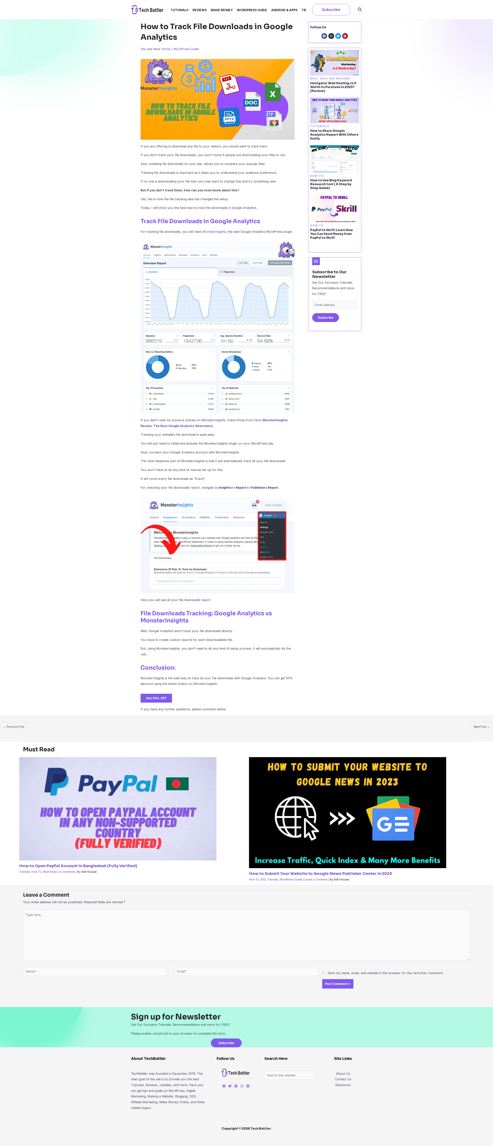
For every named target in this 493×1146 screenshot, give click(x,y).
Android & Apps (284, 10)
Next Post (482, 726)
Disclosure (343, 1085)
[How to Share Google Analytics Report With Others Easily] (334, 110)
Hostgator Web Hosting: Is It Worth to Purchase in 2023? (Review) (333, 87)
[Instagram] (241, 1086)
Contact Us (343, 1079)
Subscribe (325, 318)
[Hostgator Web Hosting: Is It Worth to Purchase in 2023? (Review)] (334, 62)
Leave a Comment (315, 879)
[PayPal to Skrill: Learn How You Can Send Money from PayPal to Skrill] (334, 208)
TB (304, 10)
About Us (343, 1073)
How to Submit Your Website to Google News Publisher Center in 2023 (320, 873)
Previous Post (13, 726)
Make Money (222, 10)
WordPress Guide (252, 10)
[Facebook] (224, 1086)
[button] (331, 10)
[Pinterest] (235, 1086)
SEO (263, 879)
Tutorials (180, 10)
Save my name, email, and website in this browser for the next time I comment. (385, 973)
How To (37, 871)
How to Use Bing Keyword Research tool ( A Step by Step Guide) (331, 184)
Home (166, 49)
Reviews (200, 10)
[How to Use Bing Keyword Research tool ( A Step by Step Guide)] (334, 159)
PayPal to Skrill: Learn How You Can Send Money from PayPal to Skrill (331, 234)
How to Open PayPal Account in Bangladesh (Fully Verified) (78, 865)
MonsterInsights (214, 232)
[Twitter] (229, 1086)
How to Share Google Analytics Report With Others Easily (334, 134)
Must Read (50, 871)
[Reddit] (247, 1086)
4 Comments (67, 871)
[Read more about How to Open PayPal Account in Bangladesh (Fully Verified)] (117, 809)
